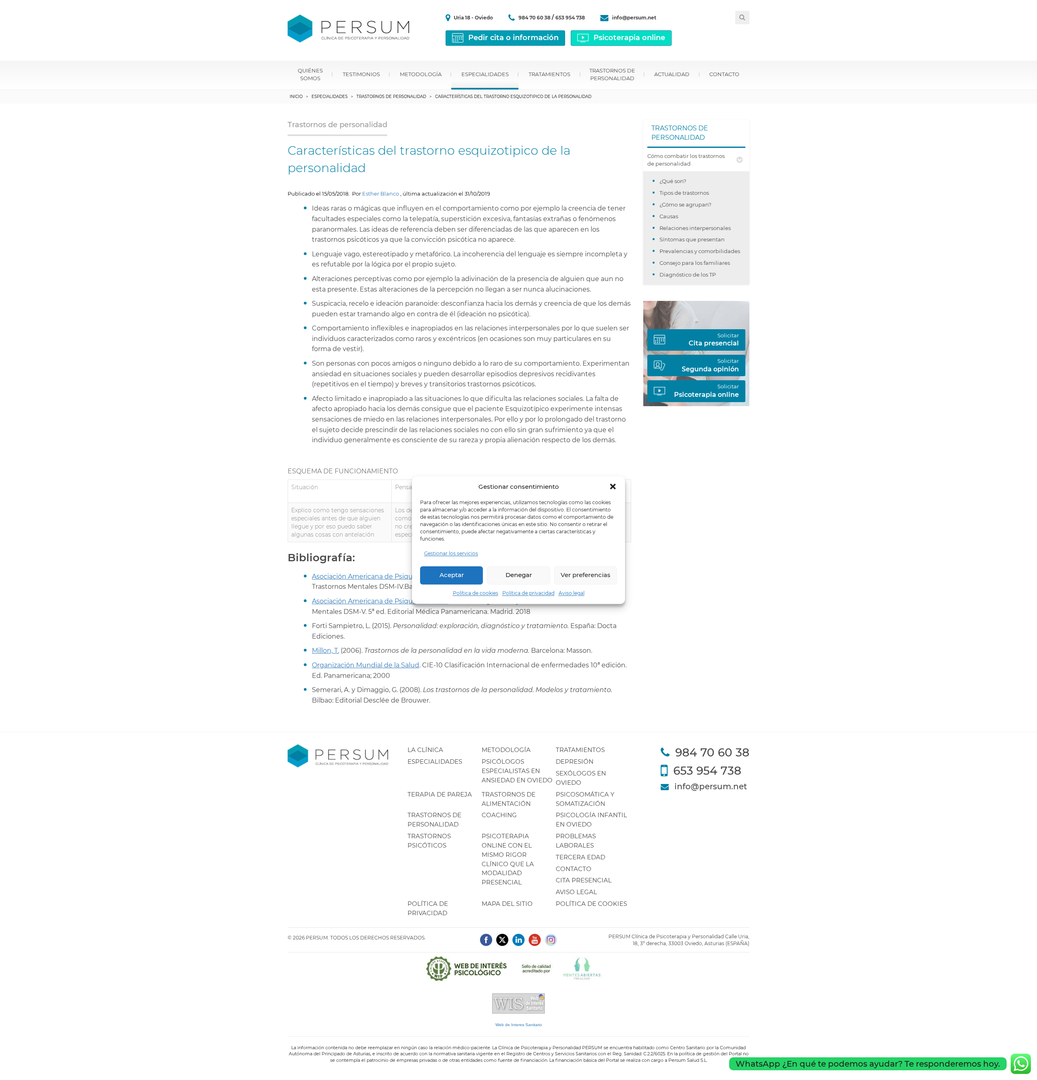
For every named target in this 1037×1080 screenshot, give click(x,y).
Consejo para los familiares (694, 263)
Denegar (519, 575)
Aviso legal (572, 593)
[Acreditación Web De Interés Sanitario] (518, 1003)
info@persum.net (634, 18)
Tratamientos (549, 74)
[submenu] (739, 159)
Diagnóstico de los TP (687, 274)
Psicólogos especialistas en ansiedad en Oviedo (517, 771)
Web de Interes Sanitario (518, 1024)
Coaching (499, 815)
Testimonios (361, 74)
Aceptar (452, 575)
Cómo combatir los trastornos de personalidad (686, 160)
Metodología (421, 74)
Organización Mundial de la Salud (365, 665)
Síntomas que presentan (692, 239)
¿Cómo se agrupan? (685, 204)
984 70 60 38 (535, 18)
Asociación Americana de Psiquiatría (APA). (380, 601)
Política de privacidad (528, 593)
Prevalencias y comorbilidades (699, 251)
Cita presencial (584, 880)
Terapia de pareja (440, 794)
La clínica (425, 750)
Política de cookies (475, 593)
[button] (613, 487)
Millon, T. (325, 650)
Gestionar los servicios (451, 553)
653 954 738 (570, 18)
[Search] (742, 17)
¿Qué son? (672, 181)
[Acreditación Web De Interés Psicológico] (518, 968)
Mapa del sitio (507, 903)
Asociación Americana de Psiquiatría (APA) (379, 576)
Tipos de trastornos (684, 193)
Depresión (574, 761)
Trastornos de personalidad (612, 74)
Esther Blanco (380, 193)
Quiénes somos (310, 74)
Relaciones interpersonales (695, 228)
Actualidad (671, 74)
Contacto (724, 74)
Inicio (296, 96)
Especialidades (485, 74)
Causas (668, 216)
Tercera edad (580, 857)
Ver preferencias (585, 575)
